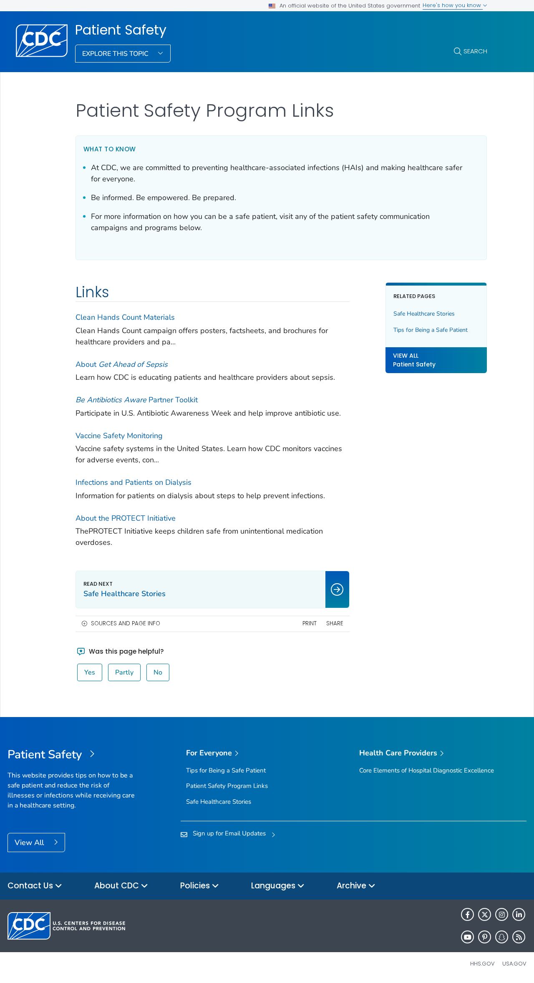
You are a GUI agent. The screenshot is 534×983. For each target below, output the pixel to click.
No (158, 672)
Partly (124, 672)
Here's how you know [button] (453, 5)
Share (334, 623)
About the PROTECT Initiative (126, 518)
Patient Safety (120, 30)
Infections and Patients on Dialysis (133, 482)
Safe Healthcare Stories (424, 314)
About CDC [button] (117, 885)
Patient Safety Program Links (227, 786)
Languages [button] (274, 885)
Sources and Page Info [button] (125, 623)
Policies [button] (196, 885)
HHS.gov (482, 964)
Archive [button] (352, 885)
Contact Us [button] (31, 885)
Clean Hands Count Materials (125, 317)
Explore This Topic (116, 53)
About (122, 364)
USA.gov (514, 964)
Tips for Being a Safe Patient (430, 330)
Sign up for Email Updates (229, 833)
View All (30, 843)
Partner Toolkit (137, 400)
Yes (89, 672)
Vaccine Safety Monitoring (119, 436)
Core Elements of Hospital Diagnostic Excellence (426, 770)
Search (475, 51)
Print (309, 623)
